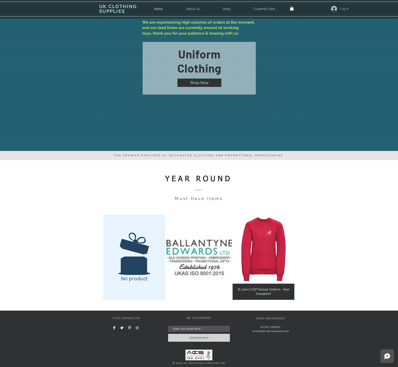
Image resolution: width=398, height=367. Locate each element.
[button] (292, 8)
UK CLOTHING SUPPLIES (118, 9)
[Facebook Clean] (114, 328)
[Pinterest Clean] (129, 328)
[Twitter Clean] (122, 328)
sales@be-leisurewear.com (270, 331)
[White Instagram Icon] (137, 328)
